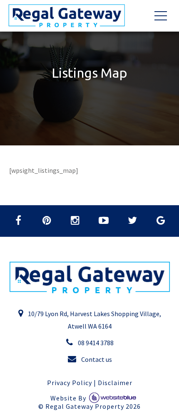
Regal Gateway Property (93, 406)
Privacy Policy (69, 383)
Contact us (96, 359)
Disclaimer (115, 383)
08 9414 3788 (95, 343)
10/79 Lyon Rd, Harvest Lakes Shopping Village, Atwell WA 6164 (94, 319)
